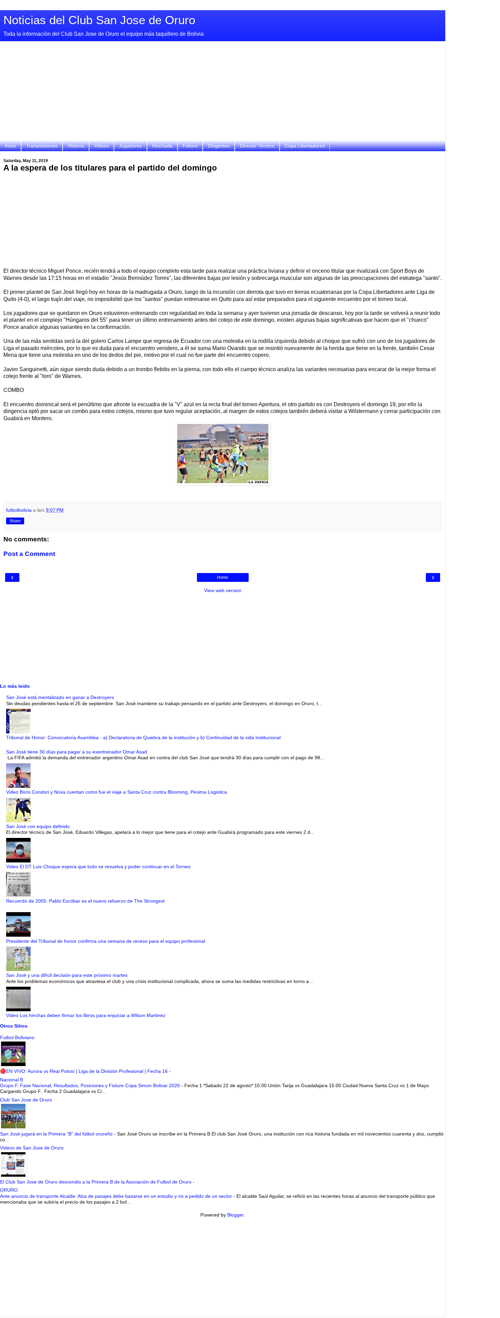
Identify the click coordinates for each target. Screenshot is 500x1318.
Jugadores (130, 145)
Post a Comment (29, 553)
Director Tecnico (257, 145)
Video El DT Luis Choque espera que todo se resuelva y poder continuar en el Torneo (98, 866)
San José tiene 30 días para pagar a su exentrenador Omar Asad (76, 752)
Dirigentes (219, 145)
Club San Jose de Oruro (26, 1099)
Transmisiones (41, 145)
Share (15, 521)
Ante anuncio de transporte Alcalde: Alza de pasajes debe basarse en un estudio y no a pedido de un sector (116, 1196)
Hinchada (162, 145)
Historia (76, 145)
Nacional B (11, 1079)
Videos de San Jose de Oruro (32, 1147)
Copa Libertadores (305, 145)
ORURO (9, 1190)
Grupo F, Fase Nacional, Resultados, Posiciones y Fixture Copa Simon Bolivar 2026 (90, 1085)
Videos (101, 145)
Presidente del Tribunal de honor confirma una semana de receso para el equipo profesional (105, 941)
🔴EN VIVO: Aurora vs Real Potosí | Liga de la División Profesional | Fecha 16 (84, 1071)
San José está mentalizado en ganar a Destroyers (60, 697)
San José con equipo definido (38, 826)
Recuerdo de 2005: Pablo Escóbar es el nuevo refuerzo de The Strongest (85, 901)
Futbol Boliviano (17, 1037)
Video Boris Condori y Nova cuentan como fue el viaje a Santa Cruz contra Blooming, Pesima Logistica (116, 792)
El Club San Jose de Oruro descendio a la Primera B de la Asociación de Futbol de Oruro (96, 1182)
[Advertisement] (223, 92)
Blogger (235, 1215)
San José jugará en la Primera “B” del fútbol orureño (57, 1134)
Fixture (190, 145)
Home (222, 577)
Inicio (10, 145)
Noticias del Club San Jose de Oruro (99, 20)
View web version (222, 590)
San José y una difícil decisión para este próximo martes (67, 975)
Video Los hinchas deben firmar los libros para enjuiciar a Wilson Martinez (85, 1015)
